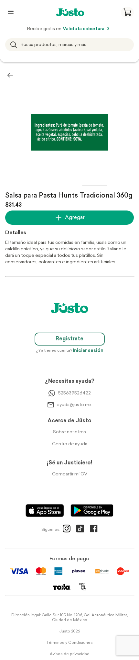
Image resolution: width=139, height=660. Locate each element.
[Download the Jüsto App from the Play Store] (91, 510)
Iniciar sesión (88, 350)
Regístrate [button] (69, 339)
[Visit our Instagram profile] (66, 530)
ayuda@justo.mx (74, 405)
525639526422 (74, 393)
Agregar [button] (75, 217)
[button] (127, 12)
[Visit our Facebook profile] (94, 530)
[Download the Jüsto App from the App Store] (45, 510)
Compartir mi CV (69, 474)
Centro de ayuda (69, 444)
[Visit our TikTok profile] (80, 530)
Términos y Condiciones (69, 643)
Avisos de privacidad (70, 654)
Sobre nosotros (69, 432)
